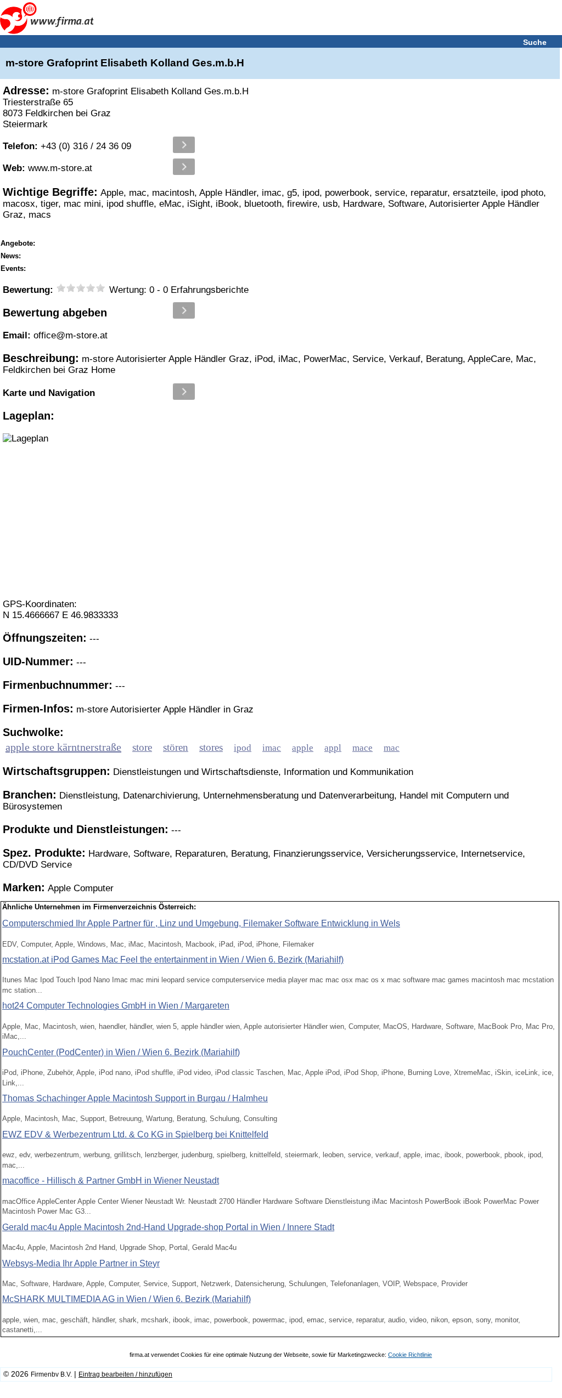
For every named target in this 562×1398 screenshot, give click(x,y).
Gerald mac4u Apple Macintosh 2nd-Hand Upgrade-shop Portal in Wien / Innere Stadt (168, 1227)
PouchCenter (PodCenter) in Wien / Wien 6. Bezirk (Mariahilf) (121, 1052)
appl (332, 748)
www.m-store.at (47, 168)
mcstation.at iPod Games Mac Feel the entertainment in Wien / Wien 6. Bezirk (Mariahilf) (173, 959)
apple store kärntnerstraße (63, 747)
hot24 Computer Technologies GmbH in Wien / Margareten (115, 1005)
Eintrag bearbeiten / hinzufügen (125, 1374)
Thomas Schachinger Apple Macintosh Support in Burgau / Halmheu (135, 1098)
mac (392, 748)
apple (302, 748)
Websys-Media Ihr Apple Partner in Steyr (81, 1263)
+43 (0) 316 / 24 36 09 (67, 146)
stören (175, 747)
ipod (242, 748)
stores (211, 747)
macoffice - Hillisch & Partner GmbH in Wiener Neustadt (110, 1180)
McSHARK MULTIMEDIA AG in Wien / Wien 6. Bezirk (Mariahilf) (126, 1299)
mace (362, 748)
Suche (535, 42)
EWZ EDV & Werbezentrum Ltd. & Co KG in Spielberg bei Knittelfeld (135, 1134)
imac (271, 748)
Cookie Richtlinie (410, 1354)
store (142, 747)
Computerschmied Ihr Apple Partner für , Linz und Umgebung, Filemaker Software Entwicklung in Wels (201, 923)
